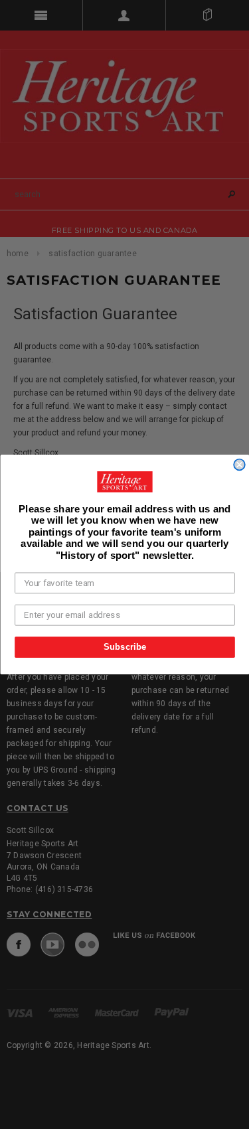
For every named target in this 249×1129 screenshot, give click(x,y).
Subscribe (124, 646)
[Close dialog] (239, 465)
